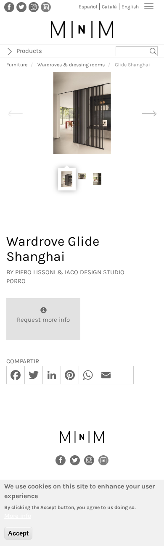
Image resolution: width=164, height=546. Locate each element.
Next (149, 112)
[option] (82, 113)
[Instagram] (34, 6)
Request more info (43, 319)
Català (109, 7)
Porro (16, 281)
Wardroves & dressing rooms (71, 65)
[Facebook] (9, 6)
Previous (15, 112)
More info (17, 516)
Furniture (16, 65)
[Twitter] (21, 6)
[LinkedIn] (46, 6)
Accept (18, 533)
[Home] (82, 29)
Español (88, 7)
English (130, 7)
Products (29, 51)
